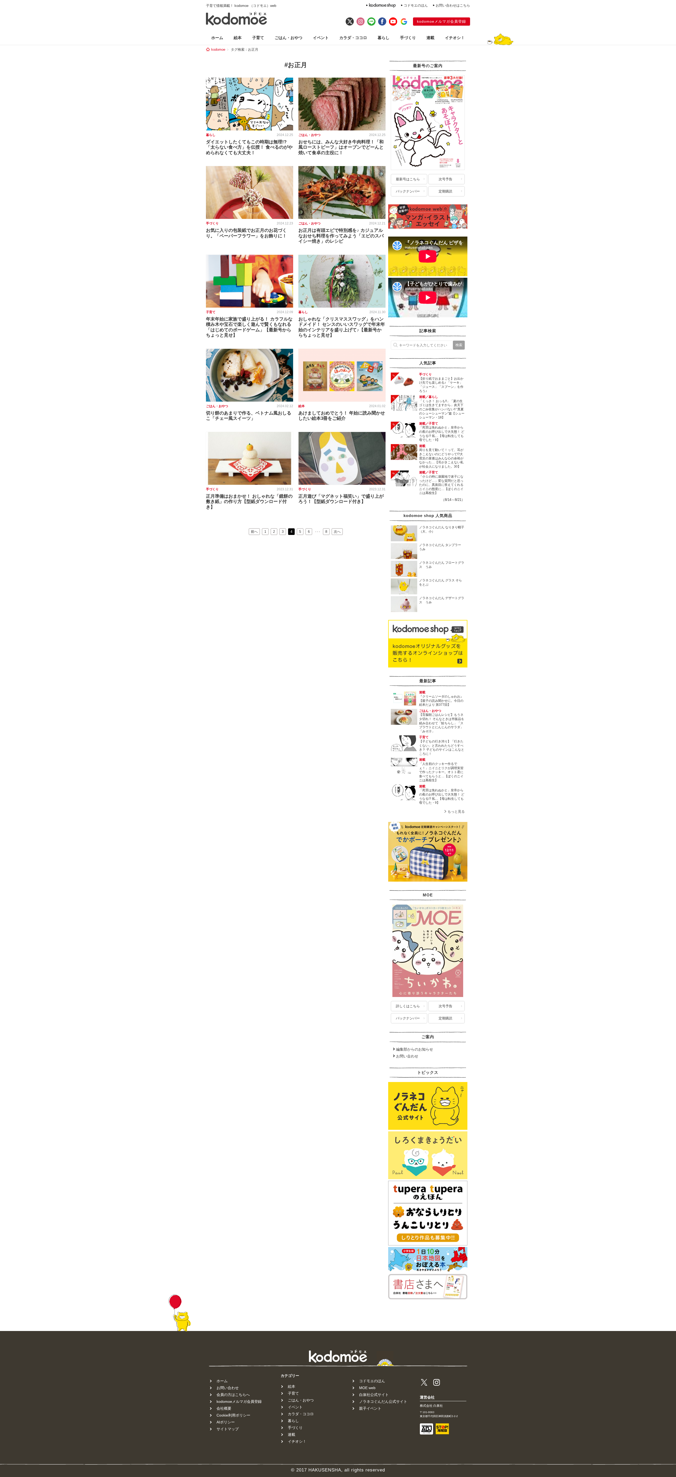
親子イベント (370, 1408)
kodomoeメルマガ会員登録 (441, 21)
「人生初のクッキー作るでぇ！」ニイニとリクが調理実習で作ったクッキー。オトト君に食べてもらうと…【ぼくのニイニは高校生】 (441, 772)
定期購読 (445, 191)
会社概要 (224, 1408)
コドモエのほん (416, 5)
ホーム (217, 37)
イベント (321, 37)
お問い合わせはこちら (453, 5)
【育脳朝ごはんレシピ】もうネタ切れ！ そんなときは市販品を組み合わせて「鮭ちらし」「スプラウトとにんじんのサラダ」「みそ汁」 (441, 723)
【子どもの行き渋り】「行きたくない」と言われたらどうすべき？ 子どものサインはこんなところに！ (441, 748)
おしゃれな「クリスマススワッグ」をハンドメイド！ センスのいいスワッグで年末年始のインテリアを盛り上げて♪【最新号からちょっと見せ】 (341, 327)
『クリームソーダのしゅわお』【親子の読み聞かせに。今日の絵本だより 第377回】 (441, 701)
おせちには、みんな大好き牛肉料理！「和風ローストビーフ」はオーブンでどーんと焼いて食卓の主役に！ (341, 147)
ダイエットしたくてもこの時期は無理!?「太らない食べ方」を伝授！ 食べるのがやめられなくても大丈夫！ (249, 147)
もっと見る (456, 811)
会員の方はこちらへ (233, 1395)
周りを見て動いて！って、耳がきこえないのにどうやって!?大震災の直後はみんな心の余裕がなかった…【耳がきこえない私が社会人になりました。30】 (441, 458)
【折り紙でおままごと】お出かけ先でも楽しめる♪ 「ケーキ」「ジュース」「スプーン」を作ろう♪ (441, 385)
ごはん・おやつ (288, 37)
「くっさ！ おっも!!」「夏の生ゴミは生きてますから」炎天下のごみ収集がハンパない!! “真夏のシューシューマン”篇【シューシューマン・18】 (441, 409)
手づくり (408, 37)
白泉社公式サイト (374, 1395)
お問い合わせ (407, 1056)
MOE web (367, 1388)
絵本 (238, 37)
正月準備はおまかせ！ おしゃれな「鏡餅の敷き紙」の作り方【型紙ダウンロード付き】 (249, 502)
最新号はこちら (408, 179)
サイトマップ (228, 1429)
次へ (337, 532)
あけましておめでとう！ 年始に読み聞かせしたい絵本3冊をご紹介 (341, 416)
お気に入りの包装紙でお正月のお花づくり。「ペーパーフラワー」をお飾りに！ (246, 233)
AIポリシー (226, 1422)
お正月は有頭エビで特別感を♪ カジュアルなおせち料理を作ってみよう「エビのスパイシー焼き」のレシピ (341, 236)
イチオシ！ (455, 37)
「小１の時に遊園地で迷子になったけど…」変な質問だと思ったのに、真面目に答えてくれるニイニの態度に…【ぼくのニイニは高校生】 (441, 485)
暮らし (383, 37)
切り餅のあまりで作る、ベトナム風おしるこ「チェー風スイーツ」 (248, 416)
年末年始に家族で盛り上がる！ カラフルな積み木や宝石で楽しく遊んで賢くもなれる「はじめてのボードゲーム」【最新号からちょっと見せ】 (249, 327)
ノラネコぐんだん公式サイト (383, 1401)
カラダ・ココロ (353, 37)
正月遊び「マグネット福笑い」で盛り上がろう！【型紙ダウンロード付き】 (341, 499)
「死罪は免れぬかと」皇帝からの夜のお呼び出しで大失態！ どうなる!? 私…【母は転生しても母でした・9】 (441, 434)
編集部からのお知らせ (414, 1049)
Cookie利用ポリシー (233, 1415)
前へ (254, 532)
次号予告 (445, 179)
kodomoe (218, 49)
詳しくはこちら (408, 1006)
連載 (430, 37)
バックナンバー (408, 191)
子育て (258, 37)
